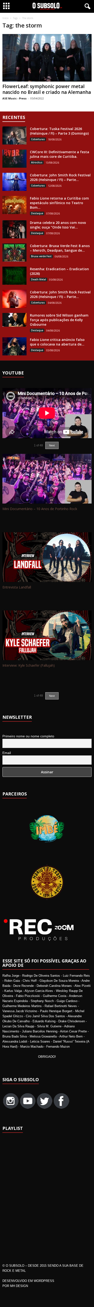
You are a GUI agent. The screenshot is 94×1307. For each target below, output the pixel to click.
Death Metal (38, 279)
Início (5, 18)
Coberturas (38, 139)
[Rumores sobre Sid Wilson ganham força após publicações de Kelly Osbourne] (14, 319)
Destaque (37, 213)
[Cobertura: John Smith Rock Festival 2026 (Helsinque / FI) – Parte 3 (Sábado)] (14, 182)
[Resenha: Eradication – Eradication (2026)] (14, 276)
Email (6, 753)
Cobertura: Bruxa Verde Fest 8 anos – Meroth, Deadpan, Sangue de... (60, 248)
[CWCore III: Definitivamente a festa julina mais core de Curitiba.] (14, 159)
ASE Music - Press (14, 98)
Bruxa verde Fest (41, 256)
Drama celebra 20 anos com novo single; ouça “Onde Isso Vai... (58, 224)
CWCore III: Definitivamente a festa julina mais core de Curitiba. (59, 154)
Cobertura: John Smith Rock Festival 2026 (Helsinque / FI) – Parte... (60, 177)
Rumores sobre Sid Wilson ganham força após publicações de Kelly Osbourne (59, 320)
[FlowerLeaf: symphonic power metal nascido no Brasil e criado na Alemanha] (47, 58)
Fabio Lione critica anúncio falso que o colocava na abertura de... (57, 341)
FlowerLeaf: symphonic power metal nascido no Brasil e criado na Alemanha (46, 89)
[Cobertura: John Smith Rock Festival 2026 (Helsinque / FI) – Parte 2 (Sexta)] (14, 299)
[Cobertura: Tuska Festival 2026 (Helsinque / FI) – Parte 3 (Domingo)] (14, 135)
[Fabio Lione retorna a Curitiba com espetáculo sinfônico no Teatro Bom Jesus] (14, 205)
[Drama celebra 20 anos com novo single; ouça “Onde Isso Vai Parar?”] (14, 229)
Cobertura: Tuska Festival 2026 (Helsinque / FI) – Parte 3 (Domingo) (59, 131)
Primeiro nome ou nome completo (28, 736)
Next (52, 695)
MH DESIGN (19, 1286)
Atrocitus (36, 162)
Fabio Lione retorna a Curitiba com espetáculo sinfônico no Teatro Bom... (59, 203)
